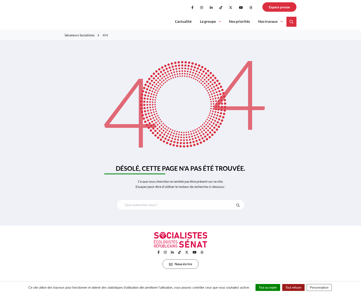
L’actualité (183, 21)
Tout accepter (268, 287)
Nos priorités (239, 21)
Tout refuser (293, 287)
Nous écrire (183, 264)
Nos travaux (268, 21)
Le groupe (208, 21)
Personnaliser (319, 287)
